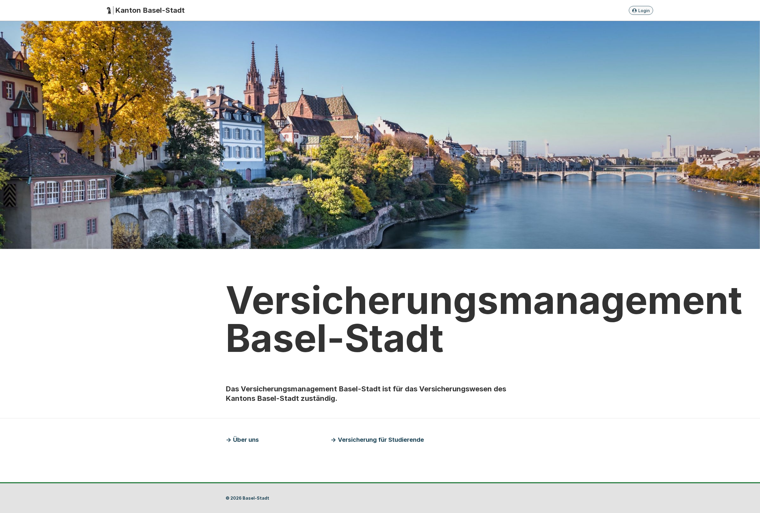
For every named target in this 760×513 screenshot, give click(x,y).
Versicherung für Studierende (381, 439)
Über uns (246, 439)
